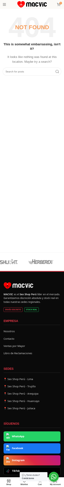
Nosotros (9, 331)
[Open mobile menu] (4, 4)
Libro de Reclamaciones (18, 353)
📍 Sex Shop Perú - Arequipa (21, 393)
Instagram (18, 460)
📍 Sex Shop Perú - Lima (18, 379)
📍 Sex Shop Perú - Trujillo (20, 386)
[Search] (57, 71)
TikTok (16, 470)
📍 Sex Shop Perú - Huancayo (21, 401)
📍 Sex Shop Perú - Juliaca (19, 408)
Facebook (17, 448)
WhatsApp (18, 436)
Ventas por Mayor (14, 346)
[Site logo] (32, 4)
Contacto (9, 338)
